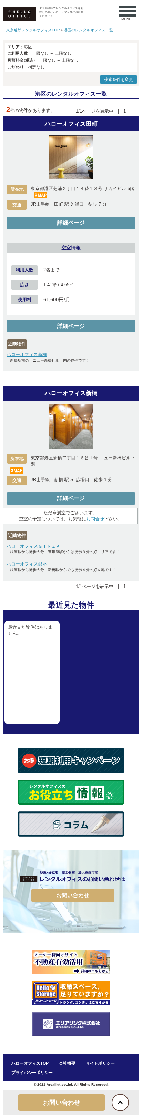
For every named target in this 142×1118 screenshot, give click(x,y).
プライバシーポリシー (32, 1072)
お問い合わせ (72, 895)
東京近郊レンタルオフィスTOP (33, 30)
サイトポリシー (100, 1063)
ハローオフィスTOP (30, 1063)
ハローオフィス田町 (71, 124)
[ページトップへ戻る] (120, 1102)
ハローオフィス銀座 (27, 564)
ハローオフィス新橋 (27, 354)
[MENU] (124, 11)
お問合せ (95, 518)
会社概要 (67, 1063)
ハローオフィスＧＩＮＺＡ (33, 546)
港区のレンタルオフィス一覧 (88, 30)
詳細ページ (71, 223)
